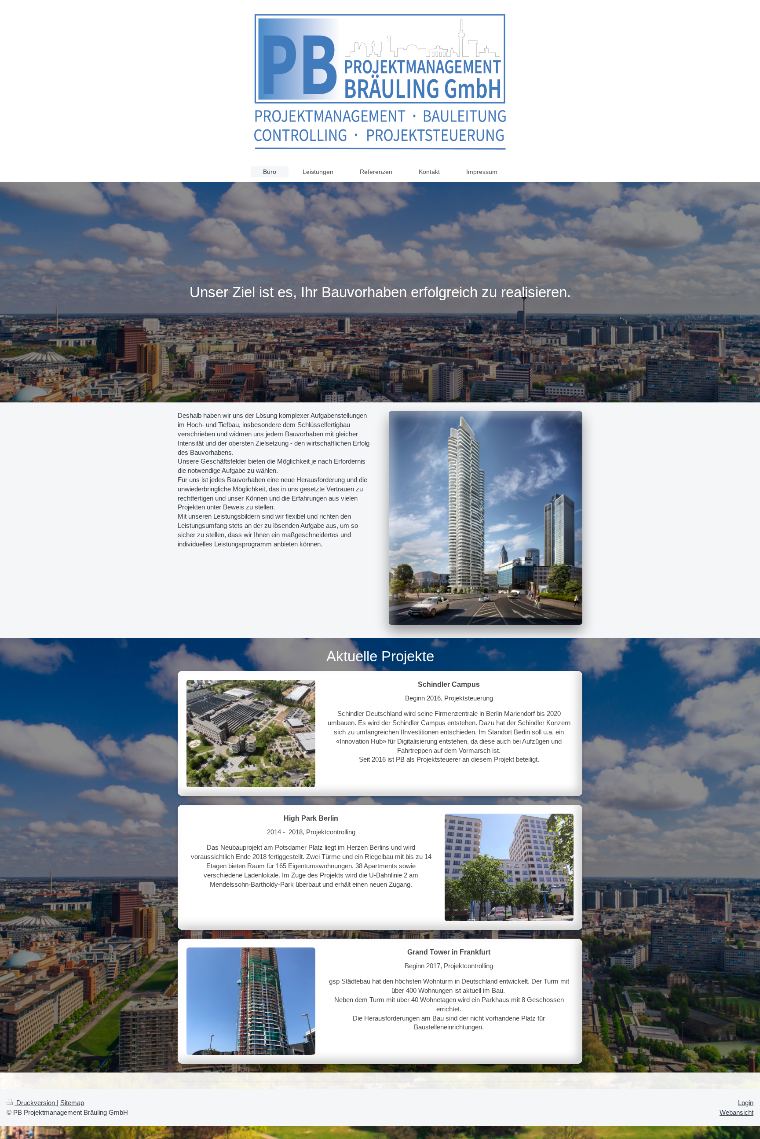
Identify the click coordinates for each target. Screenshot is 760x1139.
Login (745, 1102)
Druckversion (36, 1102)
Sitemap (72, 1102)
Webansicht (736, 1112)
